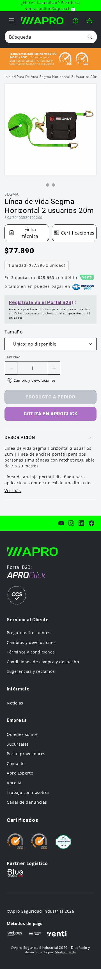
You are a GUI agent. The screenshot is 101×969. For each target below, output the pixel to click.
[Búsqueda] (90, 36)
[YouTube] (61, 523)
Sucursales (18, 744)
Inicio (9, 76)
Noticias (15, 703)
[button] (12, 20)
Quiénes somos (22, 734)
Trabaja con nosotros (28, 792)
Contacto (16, 763)
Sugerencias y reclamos (31, 671)
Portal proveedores (26, 753)
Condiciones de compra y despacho (43, 661)
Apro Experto (20, 773)
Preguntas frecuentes (28, 632)
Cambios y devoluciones (31, 642)
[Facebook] (91, 523)
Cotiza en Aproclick (50, 413)
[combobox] (51, 37)
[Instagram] (71, 523)
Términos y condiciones (31, 652)
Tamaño (13, 332)
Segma (11, 194)
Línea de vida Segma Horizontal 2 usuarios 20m (56, 76)
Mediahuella (65, 952)
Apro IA (14, 782)
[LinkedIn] (81, 523)
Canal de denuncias (27, 802)
